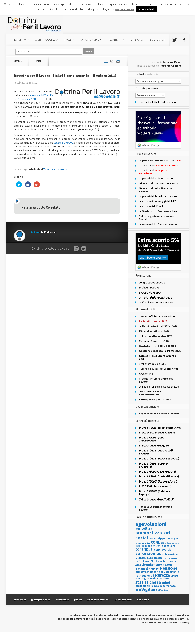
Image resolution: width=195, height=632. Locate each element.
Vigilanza (150, 589)
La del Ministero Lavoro (156, 178)
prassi (69, 39)
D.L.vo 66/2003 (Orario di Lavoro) (159, 476)
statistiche (145, 582)
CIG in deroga (167, 543)
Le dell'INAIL (151, 206)
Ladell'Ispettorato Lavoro (158, 196)
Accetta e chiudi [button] (146, 9)
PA (157, 568)
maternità (141, 568)
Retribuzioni (155, 336)
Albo (155, 399)
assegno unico (142, 543)
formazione (170, 558)
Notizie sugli (156, 217)
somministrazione (157, 578)
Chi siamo (136, 39)
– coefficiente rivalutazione (157, 316)
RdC (147, 571)
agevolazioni (151, 524)
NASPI (152, 568)
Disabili (141, 557)
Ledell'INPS (157, 201)
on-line (146, 373)
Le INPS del (160, 160)
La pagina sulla (158, 165)
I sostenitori (157, 39)
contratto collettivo (163, 545)
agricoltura (143, 528)
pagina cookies (124, 9)
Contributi (154, 341)
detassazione (170, 554)
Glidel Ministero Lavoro (158, 183)
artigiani (174, 538)
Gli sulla (156, 190)
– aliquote (160, 351)
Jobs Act (161, 561)
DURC (150, 558)
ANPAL (154, 538)
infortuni (142, 561)
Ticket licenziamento (55, 169)
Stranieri (163, 583)
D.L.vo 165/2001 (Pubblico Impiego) (154, 492)
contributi (144, 549)
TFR (138, 590)
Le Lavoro (159, 211)
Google (76, 249)
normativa (21, 39)
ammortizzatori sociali (152, 535)
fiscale (158, 558)
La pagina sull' (153, 172)
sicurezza (161, 575)
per (157, 346)
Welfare (164, 590)
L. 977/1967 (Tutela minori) (155, 486)
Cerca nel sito (123, 599)
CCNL (155, 542)
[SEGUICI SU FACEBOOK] (184, 40)
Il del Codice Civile (158, 368)
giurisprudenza (46, 39)
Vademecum (156, 380)
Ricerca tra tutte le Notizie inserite (158, 102)
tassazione (142, 586)
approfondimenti (91, 39)
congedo (145, 545)
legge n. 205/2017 (64, 142)
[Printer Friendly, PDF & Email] (112, 61)
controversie (162, 549)
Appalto (164, 538)
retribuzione (143, 575)
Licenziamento (151, 564)
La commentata (156, 302)
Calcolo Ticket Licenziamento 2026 (157, 357)
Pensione (168, 568)
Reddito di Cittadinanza (164, 571)
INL (152, 561)
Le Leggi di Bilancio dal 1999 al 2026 (159, 386)
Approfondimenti (98, 599)
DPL (39, 61)
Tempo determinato (163, 586)
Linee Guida (150, 393)
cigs (137, 545)
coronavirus (148, 553)
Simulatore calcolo (152, 363)
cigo (176, 543)
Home (18, 61)
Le (158, 326)
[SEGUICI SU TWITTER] (174, 40)
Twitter (83, 249)
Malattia (167, 564)
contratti (116, 39)
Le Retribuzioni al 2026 (153, 321)
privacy (140, 571)
